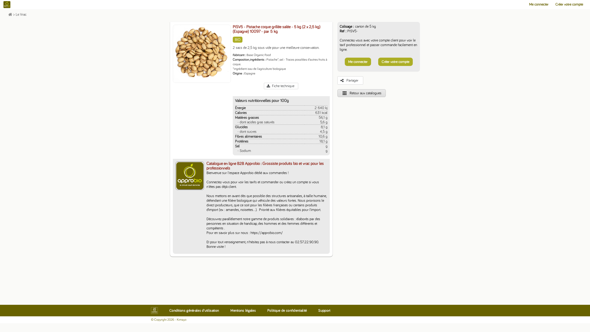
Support (324, 310)
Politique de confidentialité (287, 310)
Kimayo (181, 319)
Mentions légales (243, 310)
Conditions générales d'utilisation (194, 310)
